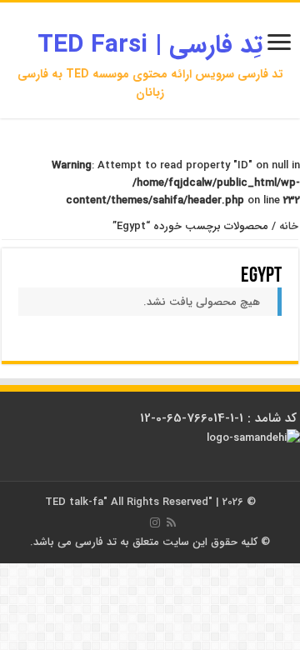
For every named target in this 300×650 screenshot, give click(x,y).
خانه (288, 226)
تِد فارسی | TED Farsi (150, 45)
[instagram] (155, 522)
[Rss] (171, 522)
